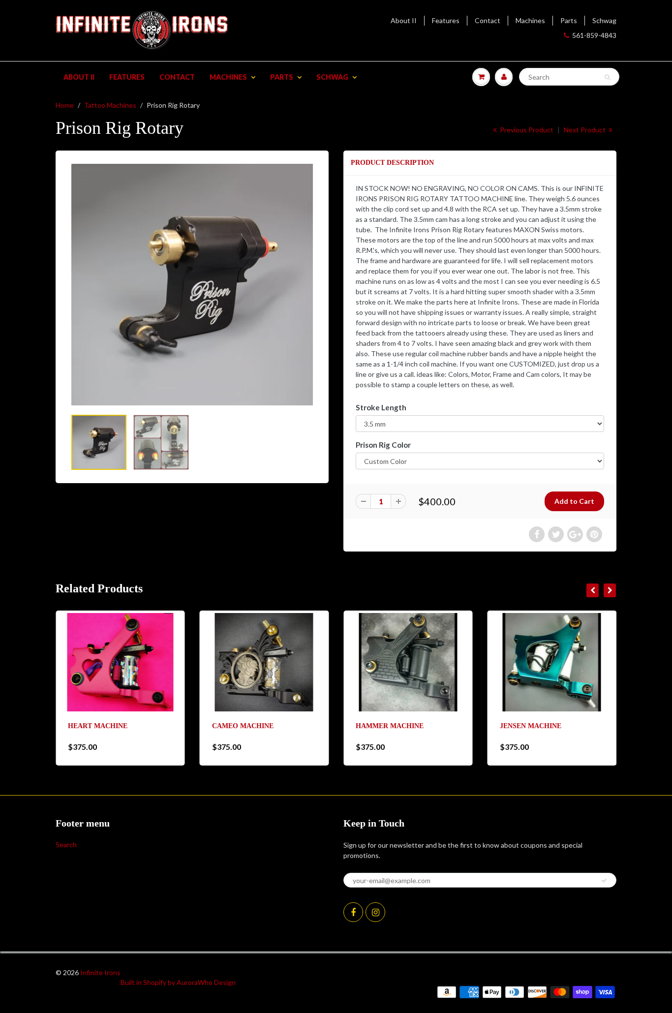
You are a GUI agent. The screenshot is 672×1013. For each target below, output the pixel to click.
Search (66, 844)
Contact (487, 20)
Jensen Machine (530, 726)
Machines (530, 20)
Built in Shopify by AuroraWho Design (178, 982)
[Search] (607, 77)
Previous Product (525, 129)
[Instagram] (375, 912)
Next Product (585, 129)
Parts (568, 20)
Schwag (604, 20)
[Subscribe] (604, 881)
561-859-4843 (594, 35)
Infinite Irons (100, 972)
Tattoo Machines (110, 105)
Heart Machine (97, 726)
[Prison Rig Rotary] (192, 284)
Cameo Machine (243, 726)
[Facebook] (353, 912)
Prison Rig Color (383, 444)
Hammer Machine (390, 726)
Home (65, 105)
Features (445, 20)
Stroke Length (381, 407)
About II (404, 20)
